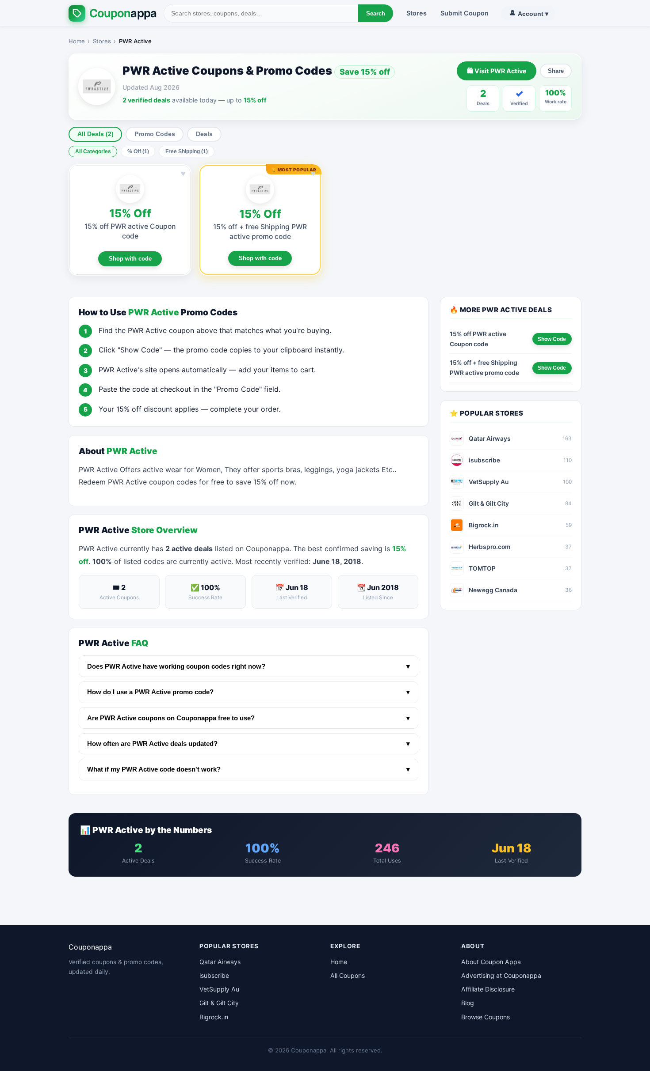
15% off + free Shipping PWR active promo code (484, 367)
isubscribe (214, 975)
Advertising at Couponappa (501, 975)
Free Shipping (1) (186, 151)
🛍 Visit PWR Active (497, 71)
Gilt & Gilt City (219, 1003)
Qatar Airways (220, 961)
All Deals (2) (95, 134)
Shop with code (130, 258)
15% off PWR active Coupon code (478, 339)
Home (77, 41)
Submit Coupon (464, 13)
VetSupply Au (219, 989)
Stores (416, 13)
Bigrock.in (213, 1017)
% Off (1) (138, 151)
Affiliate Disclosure (488, 989)
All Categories (93, 151)
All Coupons (347, 975)
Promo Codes (154, 134)
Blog (467, 1003)
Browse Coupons (485, 1017)
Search (375, 13)
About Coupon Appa (491, 961)
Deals (204, 134)
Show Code (552, 339)
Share (556, 71)
